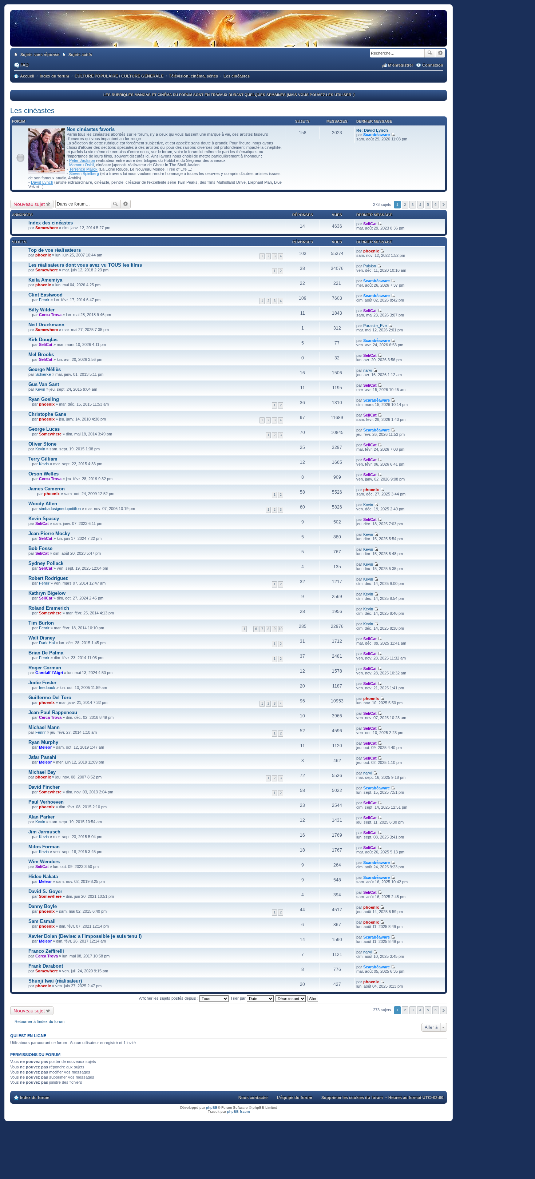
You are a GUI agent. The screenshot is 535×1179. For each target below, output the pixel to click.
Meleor (45, 747)
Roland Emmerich (48, 608)
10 (280, 629)
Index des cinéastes (50, 223)
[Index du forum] (228, 39)
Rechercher (429, 53)
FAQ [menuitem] (24, 65)
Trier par (238, 998)
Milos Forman (44, 846)
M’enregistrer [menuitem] (400, 65)
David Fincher (44, 787)
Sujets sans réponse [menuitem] (39, 54)
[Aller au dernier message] (380, 224)
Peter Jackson (82, 160)
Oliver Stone (42, 444)
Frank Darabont (45, 966)
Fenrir (44, 300)
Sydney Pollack (45, 563)
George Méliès (44, 369)
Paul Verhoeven (46, 802)
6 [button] (436, 205)
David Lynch (42, 182)
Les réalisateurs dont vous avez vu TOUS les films (85, 265)
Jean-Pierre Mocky (49, 533)
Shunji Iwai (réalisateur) (55, 981)
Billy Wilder (41, 309)
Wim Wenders (44, 861)
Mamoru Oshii (81, 165)
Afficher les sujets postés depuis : (169, 998)
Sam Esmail (42, 921)
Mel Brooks (41, 354)
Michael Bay (42, 772)
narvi (367, 370)
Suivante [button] (443, 204)
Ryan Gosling (43, 399)
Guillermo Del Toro (49, 697)
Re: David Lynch (372, 130)
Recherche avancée (440, 53)
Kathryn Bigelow (47, 593)
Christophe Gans (47, 414)
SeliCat (370, 224)
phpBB (212, 1108)
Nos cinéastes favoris (91, 129)
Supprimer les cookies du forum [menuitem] (352, 1097)
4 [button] (420, 205)
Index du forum (34, 1097)
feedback (47, 687)
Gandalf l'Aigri (49, 672)
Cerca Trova (50, 314)
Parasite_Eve (375, 325)
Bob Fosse (40, 548)
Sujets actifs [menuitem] (80, 54)
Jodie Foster (42, 682)
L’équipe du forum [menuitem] (294, 1097)
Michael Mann (44, 727)
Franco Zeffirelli (46, 951)
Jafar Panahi (42, 757)
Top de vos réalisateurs (54, 250)
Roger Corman (44, 667)
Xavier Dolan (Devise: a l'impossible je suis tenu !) (85, 936)
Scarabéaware (376, 134)
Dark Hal (47, 643)
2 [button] (405, 205)
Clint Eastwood (45, 295)
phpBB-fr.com (238, 1112)
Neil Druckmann (46, 324)
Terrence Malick (83, 169)
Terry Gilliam (43, 459)
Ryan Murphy (43, 742)
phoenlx (43, 255)
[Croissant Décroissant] (291, 998)
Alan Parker (41, 817)
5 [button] (428, 205)
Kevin (40, 389)
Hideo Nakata (43, 876)
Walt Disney (41, 638)
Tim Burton (41, 623)
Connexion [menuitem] (432, 65)
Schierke (43, 374)
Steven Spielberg (84, 173)
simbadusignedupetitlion (60, 508)
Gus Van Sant (43, 384)
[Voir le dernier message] (393, 134)
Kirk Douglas (43, 339)
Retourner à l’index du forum (39, 1021)
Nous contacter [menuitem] (253, 1097)
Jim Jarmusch (44, 832)
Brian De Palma (45, 653)
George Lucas (44, 429)
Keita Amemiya (45, 280)
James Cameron (46, 488)
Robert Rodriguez (48, 578)
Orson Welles (43, 474)
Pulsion (369, 266)
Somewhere (46, 228)
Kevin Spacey (43, 518)
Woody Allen (42, 503)
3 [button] (413, 205)
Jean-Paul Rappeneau (52, 712)
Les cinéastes (32, 111)
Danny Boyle (42, 906)
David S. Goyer (45, 891)
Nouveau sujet (29, 204)
